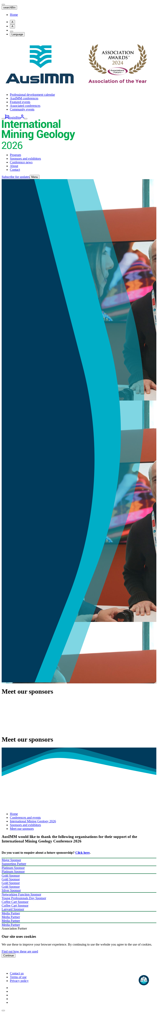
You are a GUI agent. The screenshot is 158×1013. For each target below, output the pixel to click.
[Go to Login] (22, 117)
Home (14, 14)
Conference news (21, 162)
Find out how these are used (20, 951)
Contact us (17, 973)
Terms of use (18, 977)
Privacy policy (19, 980)
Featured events (20, 102)
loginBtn (14, 117)
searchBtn (9, 7)
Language (17, 34)
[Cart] (7, 117)
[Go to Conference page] (38, 148)
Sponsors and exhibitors (25, 158)
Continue (8, 955)
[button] (3, 1010)
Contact (15, 169)
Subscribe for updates (16, 177)
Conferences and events (25, 817)
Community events (22, 109)
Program (15, 155)
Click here (82, 852)
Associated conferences (25, 105)
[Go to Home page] (79, 87)
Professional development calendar (32, 94)
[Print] (11, 31)
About (14, 166)
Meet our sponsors (22, 828)
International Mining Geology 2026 (33, 821)
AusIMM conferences (24, 98)
